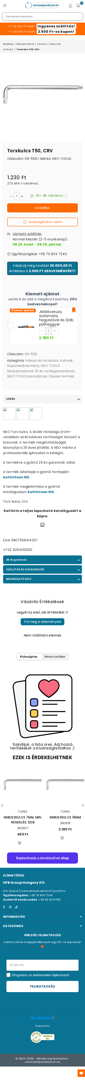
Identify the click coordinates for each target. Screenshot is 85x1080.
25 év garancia (16, 559)
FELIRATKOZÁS (42, 986)
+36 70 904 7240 (41, 895)
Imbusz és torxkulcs (41, 360)
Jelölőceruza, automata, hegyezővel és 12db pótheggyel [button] (56, 318)
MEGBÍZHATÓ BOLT (19, 579)
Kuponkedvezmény (23, 365)
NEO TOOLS (61, 158)
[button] (42, 331)
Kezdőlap (8, 44)
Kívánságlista (28, 656)
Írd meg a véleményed (42, 621)
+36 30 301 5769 (50, 900)
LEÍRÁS (10, 399)
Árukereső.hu (42, 1026)
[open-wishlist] (81, 1073)
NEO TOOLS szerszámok (27, 376)
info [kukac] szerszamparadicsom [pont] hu (34, 891)
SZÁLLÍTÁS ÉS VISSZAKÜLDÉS (25, 569)
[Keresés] (12, 5)
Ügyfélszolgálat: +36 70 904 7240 (38, 254)
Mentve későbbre (55, 656)
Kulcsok (41, 44)
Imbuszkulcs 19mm (65, 817)
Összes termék (61, 376)
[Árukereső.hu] (42, 1020)
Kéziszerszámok (25, 44)
